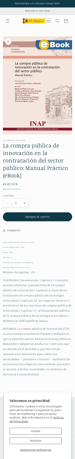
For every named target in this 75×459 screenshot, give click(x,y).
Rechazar (35, 440)
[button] (7, 21)
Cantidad (8, 195)
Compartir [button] (14, 230)
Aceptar (35, 431)
